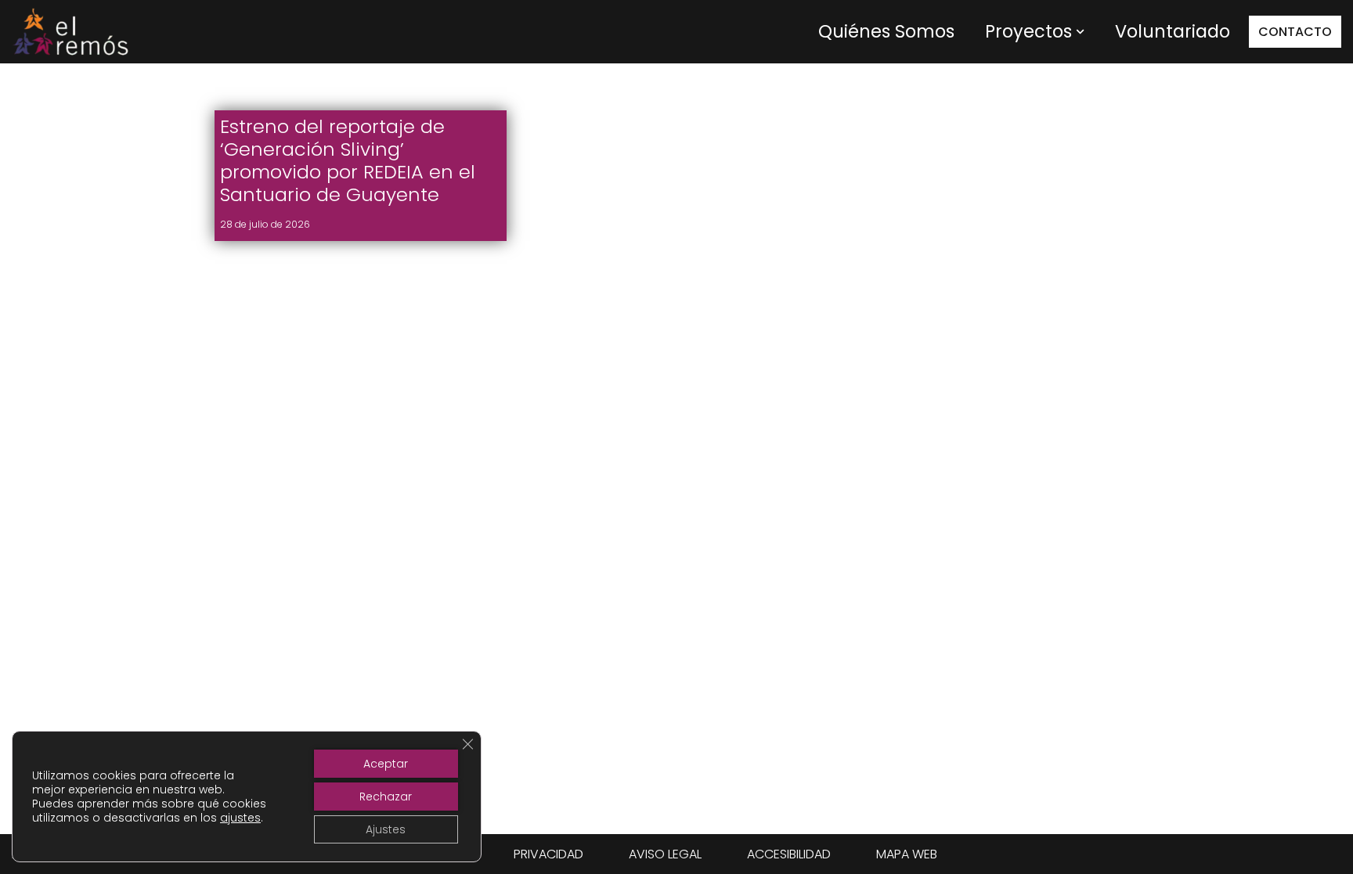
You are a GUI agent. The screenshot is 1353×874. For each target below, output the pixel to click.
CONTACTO (1295, 32)
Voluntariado (1172, 31)
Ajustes (386, 829)
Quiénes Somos (886, 31)
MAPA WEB (906, 854)
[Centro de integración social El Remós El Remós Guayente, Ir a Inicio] (70, 31)
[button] (1080, 31)
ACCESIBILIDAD (789, 854)
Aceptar (385, 763)
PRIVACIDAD (548, 854)
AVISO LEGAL (665, 854)
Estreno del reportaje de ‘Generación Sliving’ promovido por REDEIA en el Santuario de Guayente (347, 160)
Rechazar (385, 796)
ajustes (240, 818)
